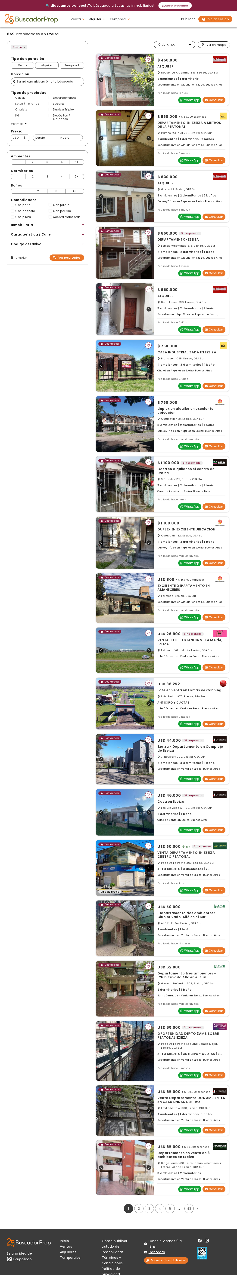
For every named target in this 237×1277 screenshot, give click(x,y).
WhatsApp (191, 100)
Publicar (188, 19)
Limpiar (21, 258)
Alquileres (68, 1252)
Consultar (216, 100)
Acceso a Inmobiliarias (168, 1260)
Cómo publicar (115, 1241)
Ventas (66, 1246)
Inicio (64, 1241)
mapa (216, 45)
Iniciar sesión (218, 19)
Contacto (157, 1252)
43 (189, 1208)
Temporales (70, 1257)
